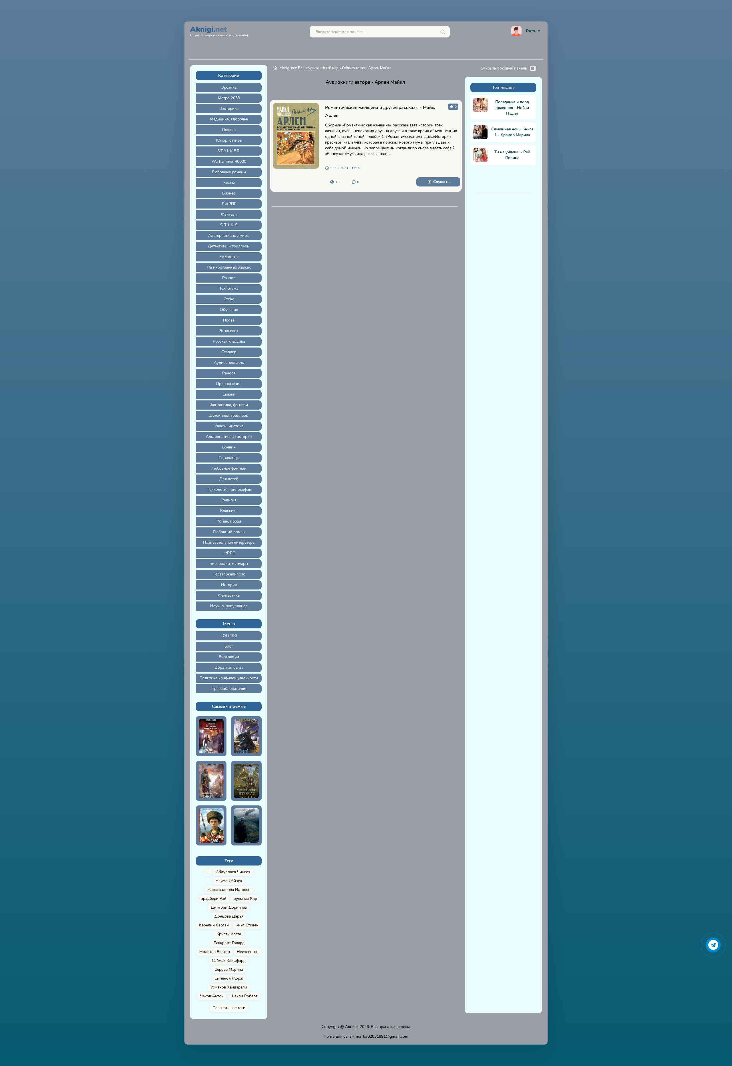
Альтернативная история (229, 436)
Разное (228, 278)
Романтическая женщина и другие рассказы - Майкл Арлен (381, 111)
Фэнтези (229, 214)
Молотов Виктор (214, 951)
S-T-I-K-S (229, 225)
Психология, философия (228, 489)
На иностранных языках (229, 267)
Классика (228, 510)
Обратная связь (228, 667)
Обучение (229, 309)
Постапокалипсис (228, 574)
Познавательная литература (228, 542)
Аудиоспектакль (229, 362)
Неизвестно (247, 951)
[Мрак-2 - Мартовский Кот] (246, 825)
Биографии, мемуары (229, 563)
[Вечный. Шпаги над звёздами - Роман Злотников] (211, 781)
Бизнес (228, 193)
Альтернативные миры (228, 235)
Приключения (228, 383)
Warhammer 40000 (229, 161)
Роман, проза (228, 521)
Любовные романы (229, 172)
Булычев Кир (245, 898)
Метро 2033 (229, 98)
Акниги (352, 1026)
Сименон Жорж (228, 978)
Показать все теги (228, 1008)
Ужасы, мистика (228, 426)
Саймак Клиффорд (229, 960)
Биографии (229, 657)
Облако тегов (353, 68)
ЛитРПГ (229, 204)
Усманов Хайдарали (228, 987)
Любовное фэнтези (228, 468)
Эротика (228, 87)
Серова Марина (228, 969)
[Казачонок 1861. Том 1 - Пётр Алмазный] (211, 825)
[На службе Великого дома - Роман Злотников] (211, 736)
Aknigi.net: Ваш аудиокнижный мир (309, 68)
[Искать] (442, 31)
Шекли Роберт (243, 996)
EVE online (228, 256)
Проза (228, 320)
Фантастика (229, 595)
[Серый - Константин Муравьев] (246, 736)
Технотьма (228, 288)
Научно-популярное (229, 606)
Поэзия (229, 129)
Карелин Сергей (214, 925)
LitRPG (228, 553)
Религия (228, 500)
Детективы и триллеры (229, 246)
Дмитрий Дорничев (229, 907)
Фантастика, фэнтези (229, 405)
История (229, 584)
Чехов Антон (212, 996)
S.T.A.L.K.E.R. (228, 151)
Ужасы (229, 182)
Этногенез (228, 331)
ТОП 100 (229, 635)
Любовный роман (229, 532)
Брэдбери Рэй (213, 898)
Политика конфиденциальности (229, 678)
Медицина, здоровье (229, 119)
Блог (228, 646)
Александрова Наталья (229, 889)
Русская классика (229, 341)
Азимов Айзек (229, 881)
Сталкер (228, 352)
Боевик (228, 447)
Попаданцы (228, 457)
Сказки (228, 394)
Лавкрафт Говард (228, 943)
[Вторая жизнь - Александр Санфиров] (246, 781)
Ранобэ (229, 373)
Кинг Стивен (247, 925)
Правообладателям (228, 688)
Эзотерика (228, 108)
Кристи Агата (228, 934)
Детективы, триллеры (228, 415)
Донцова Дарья (228, 916)
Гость (531, 31)
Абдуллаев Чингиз (233, 872)
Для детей (228, 479)
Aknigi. (219, 30)
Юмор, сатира (229, 140)
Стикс (229, 299)
